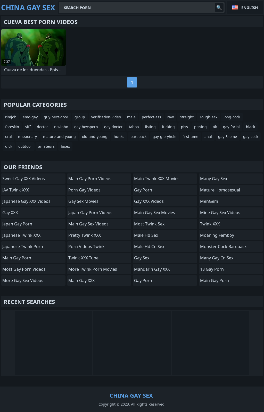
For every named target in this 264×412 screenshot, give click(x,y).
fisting (150, 126)
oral (8, 136)
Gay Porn (143, 190)
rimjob (10, 117)
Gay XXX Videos (149, 201)
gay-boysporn (86, 126)
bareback (138, 136)
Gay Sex (141, 258)
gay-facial (231, 126)
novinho (61, 126)
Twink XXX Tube (83, 258)
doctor (42, 126)
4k (215, 126)
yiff (28, 126)
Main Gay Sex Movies (154, 212)
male (131, 117)
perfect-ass (151, 117)
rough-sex (208, 117)
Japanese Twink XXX (21, 235)
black (250, 126)
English (249, 7)
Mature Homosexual (220, 190)
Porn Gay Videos (84, 190)
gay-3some (227, 136)
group (80, 117)
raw (170, 117)
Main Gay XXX (81, 280)
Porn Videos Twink (86, 246)
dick (8, 146)
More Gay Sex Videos (22, 280)
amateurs (46, 146)
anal (208, 136)
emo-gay (30, 117)
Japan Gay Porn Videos (90, 212)
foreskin (12, 126)
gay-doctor (113, 126)
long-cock (232, 117)
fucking (168, 126)
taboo (134, 126)
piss (184, 126)
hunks (119, 136)
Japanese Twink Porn (22, 246)
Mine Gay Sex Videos (220, 212)
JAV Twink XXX (15, 190)
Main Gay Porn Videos (89, 178)
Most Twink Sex (149, 224)
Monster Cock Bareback (223, 246)
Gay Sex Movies (83, 201)
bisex (65, 146)
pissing (200, 126)
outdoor (25, 146)
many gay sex (213, 178)
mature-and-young (59, 136)
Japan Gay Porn (17, 224)
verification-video (106, 117)
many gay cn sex (216, 258)
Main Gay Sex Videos (88, 224)
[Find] (219, 7)
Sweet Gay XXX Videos (23, 178)
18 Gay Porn (212, 269)
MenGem (209, 201)
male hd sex (146, 235)
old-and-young (95, 136)
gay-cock (250, 136)
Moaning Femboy (217, 235)
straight (187, 117)
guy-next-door (56, 117)
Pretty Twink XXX (84, 235)
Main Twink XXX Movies (156, 178)
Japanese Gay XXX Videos (26, 201)
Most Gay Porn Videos (24, 269)
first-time (190, 136)
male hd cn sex (149, 246)
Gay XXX (10, 212)
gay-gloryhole (164, 136)
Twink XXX (210, 224)
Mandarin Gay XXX (152, 269)
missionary (27, 136)
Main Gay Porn (16, 258)
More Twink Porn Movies (92, 269)
